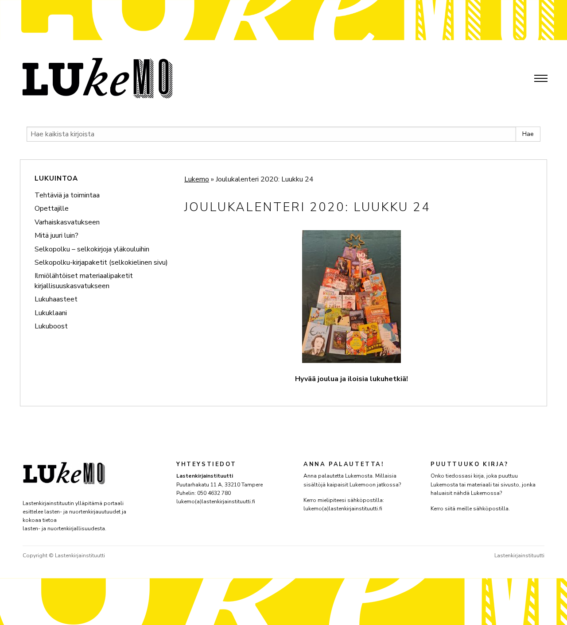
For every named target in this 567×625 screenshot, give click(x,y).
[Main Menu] (541, 78)
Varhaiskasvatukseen (67, 222)
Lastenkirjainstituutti (519, 555)
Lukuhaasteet (56, 299)
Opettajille (52, 208)
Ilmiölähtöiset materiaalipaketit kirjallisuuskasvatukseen (84, 280)
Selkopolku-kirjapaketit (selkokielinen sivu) (101, 262)
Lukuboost (51, 326)
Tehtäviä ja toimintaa (67, 195)
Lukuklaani (51, 313)
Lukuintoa (56, 178)
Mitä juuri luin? (56, 235)
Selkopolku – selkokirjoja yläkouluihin (92, 249)
